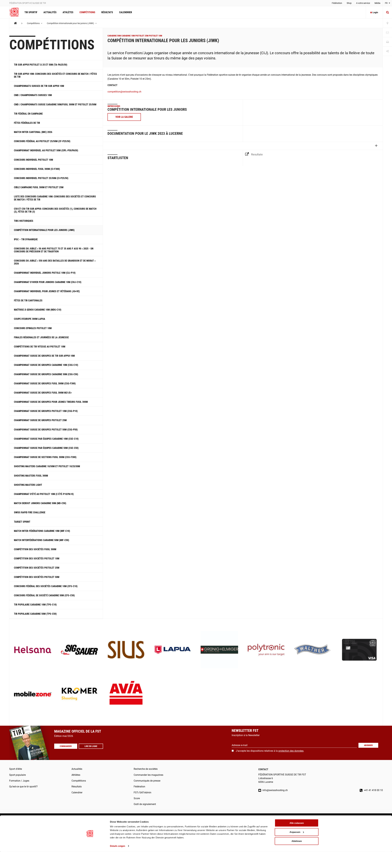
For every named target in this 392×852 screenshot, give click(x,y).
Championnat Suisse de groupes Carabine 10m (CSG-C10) (46, 365)
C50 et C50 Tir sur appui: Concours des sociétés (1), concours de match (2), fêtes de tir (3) (55, 210)
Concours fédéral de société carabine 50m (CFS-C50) (44, 595)
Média (377, 3)
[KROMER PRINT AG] (79, 694)
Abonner (368, 745)
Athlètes (68, 12)
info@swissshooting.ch (275, 790)
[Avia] (126, 694)
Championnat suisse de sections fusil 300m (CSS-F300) (45, 457)
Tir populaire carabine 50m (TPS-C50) (35, 613)
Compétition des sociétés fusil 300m (35, 549)
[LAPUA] (172, 650)
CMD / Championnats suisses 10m (33, 95)
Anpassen (295, 832)
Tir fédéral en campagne (28, 113)
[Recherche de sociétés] (387, 23)
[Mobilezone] (32, 694)
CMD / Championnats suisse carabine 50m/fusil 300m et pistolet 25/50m (55, 104)
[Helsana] (32, 650)
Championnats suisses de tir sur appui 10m (39, 86)
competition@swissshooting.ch (124, 91)
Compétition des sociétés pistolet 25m (36, 567)
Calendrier (125, 12)
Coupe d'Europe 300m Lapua (29, 318)
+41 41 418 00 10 (373, 790)
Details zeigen (117, 846)
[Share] (387, 51)
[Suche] (387, 12)
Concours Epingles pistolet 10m (33, 328)
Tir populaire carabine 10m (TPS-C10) (35, 604)
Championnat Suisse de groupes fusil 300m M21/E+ (43, 392)
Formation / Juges (19, 780)
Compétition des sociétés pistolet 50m (36, 577)
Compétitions (87, 12)
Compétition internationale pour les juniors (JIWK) (70, 23)
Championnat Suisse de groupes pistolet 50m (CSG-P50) (46, 429)
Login (375, 12)
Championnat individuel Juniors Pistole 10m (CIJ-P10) (44, 272)
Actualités (50, 12)
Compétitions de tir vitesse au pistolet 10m (39, 346)
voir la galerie (124, 116)
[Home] (15, 23)
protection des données (290, 750)
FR (386, 3)
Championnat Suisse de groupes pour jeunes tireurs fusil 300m (51, 401)
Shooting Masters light (28, 484)
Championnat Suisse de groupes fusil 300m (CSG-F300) (45, 383)
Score (137, 798)
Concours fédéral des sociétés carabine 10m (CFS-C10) (45, 586)
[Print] (387, 42)
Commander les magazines (148, 774)
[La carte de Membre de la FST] (359, 650)
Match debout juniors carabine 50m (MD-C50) (40, 503)
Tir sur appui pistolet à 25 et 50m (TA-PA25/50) (40, 64)
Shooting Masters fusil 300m (31, 475)
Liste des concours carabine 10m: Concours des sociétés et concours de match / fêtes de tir (55, 198)
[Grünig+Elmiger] (219, 650)
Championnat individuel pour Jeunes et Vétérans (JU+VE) (47, 291)
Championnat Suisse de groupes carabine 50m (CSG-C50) (46, 374)
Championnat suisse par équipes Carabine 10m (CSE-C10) (46, 438)
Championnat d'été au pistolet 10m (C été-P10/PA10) (44, 494)
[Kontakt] (387, 32)
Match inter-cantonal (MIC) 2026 (33, 132)
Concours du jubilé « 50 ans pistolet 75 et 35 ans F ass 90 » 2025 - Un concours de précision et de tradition (53, 250)
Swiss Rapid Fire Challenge (29, 512)
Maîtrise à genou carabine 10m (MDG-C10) (37, 309)
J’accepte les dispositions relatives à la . (270, 750)
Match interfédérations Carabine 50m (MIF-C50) (41, 540)
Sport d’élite (15, 768)
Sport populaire (17, 774)
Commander (66, 746)
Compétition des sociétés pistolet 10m (36, 558)
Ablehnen (297, 841)
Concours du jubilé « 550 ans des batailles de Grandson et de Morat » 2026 (55, 262)
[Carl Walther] (312, 650)
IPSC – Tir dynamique (26, 239)
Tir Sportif (30, 12)
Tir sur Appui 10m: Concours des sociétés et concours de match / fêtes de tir (55, 75)
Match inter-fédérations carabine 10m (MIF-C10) (42, 531)
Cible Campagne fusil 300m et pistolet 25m (38, 187)
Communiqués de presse (147, 780)
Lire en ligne (91, 746)
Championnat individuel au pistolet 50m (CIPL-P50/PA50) (46, 150)
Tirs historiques (23, 220)
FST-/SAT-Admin (142, 792)
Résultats (107, 12)
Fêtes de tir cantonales (28, 300)
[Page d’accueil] (15, 12)
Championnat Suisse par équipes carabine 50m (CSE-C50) (46, 448)
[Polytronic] (266, 650)
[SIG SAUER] (79, 650)
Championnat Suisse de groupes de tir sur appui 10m (44, 355)
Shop (349, 3)
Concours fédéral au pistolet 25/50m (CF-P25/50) (42, 141)
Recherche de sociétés (146, 768)
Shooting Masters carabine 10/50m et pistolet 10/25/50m (47, 466)
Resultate (257, 154)
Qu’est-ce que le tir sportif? (23, 786)
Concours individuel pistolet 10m (33, 159)
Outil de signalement (145, 804)
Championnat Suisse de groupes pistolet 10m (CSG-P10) (46, 411)
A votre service (363, 3)
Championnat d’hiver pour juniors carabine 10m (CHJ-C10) (47, 282)
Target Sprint (22, 521)
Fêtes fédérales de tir (27, 122)
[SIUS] (126, 650)
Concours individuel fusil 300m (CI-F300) (37, 169)
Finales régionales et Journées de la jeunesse (41, 337)
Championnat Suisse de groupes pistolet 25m (40, 420)
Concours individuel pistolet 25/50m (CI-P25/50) (41, 178)
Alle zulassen (297, 823)
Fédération (337, 3)
